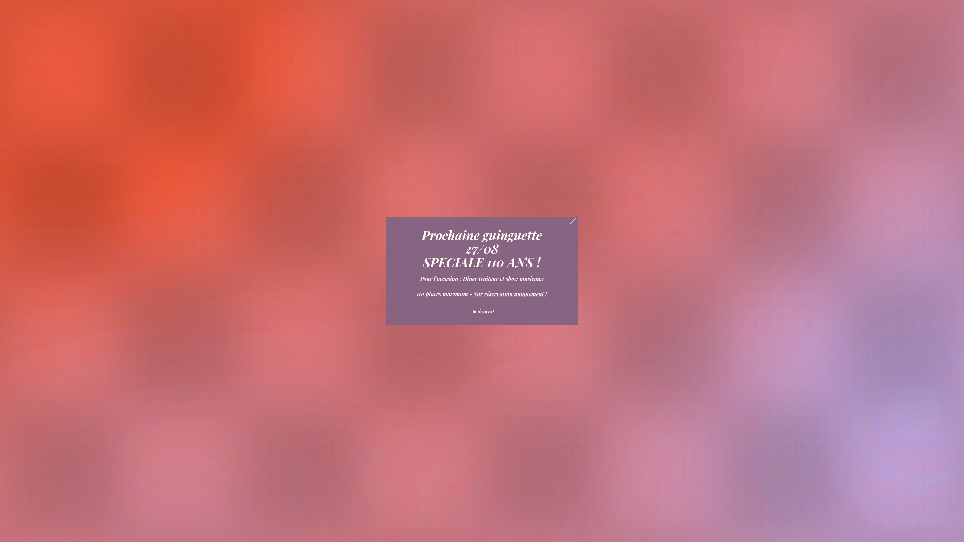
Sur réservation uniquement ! (510, 294)
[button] (572, 221)
